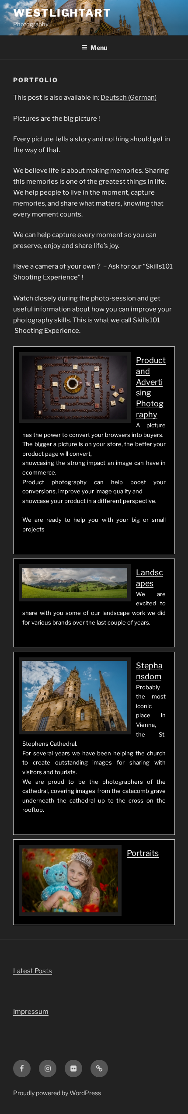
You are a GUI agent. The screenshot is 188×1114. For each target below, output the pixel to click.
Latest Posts (32, 971)
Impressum (31, 1012)
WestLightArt (62, 13)
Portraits (143, 853)
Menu (99, 47)
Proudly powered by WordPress (57, 1093)
